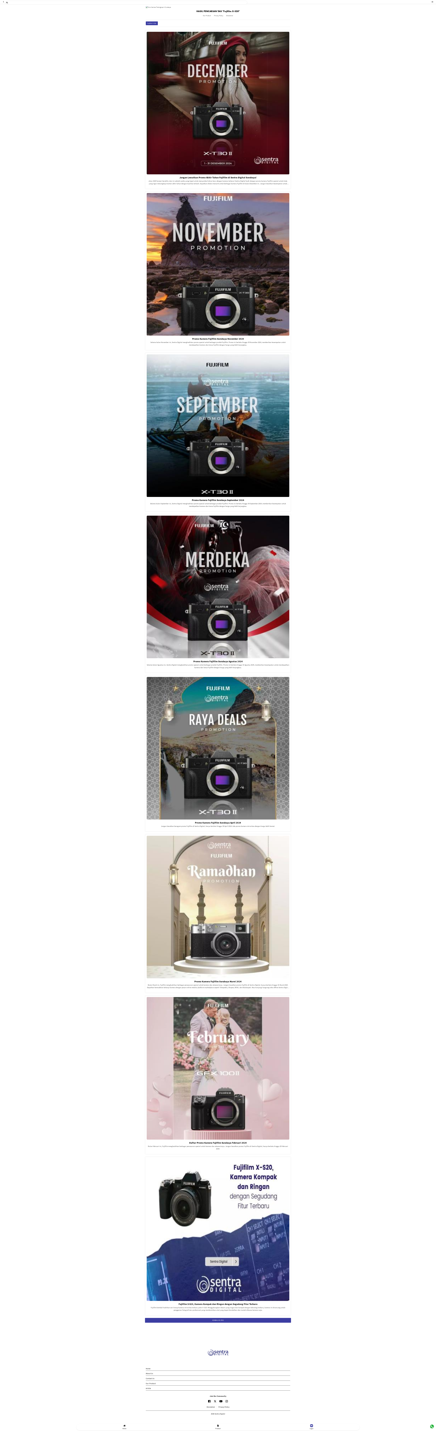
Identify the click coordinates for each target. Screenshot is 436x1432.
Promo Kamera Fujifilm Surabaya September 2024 (218, 500)
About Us (149, 1373)
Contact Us (150, 1378)
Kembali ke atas (218, 1320)
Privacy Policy (218, 16)
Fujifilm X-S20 (151, 23)
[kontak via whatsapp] (432, 1426)
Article (148, 1388)
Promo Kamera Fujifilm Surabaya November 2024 (218, 338)
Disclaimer (229, 16)
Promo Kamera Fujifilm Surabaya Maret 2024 (218, 981)
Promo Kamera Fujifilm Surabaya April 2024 (218, 822)
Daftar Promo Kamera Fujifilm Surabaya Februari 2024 (218, 1142)
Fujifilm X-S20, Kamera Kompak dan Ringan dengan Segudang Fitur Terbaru (218, 1304)
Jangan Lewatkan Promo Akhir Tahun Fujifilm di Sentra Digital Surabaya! (218, 177)
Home (148, 1368)
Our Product (207, 16)
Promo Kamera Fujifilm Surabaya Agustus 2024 (218, 661)
